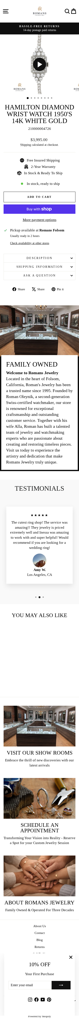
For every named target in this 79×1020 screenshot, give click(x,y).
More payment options (39, 220)
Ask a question (39, 275)
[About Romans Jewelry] (39, 876)
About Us (39, 926)
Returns (40, 947)
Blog (39, 940)
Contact (40, 933)
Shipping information (39, 266)
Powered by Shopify (39, 1016)
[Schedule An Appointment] (39, 798)
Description (39, 258)
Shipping (25, 144)
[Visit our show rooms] (39, 726)
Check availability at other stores (29, 243)
